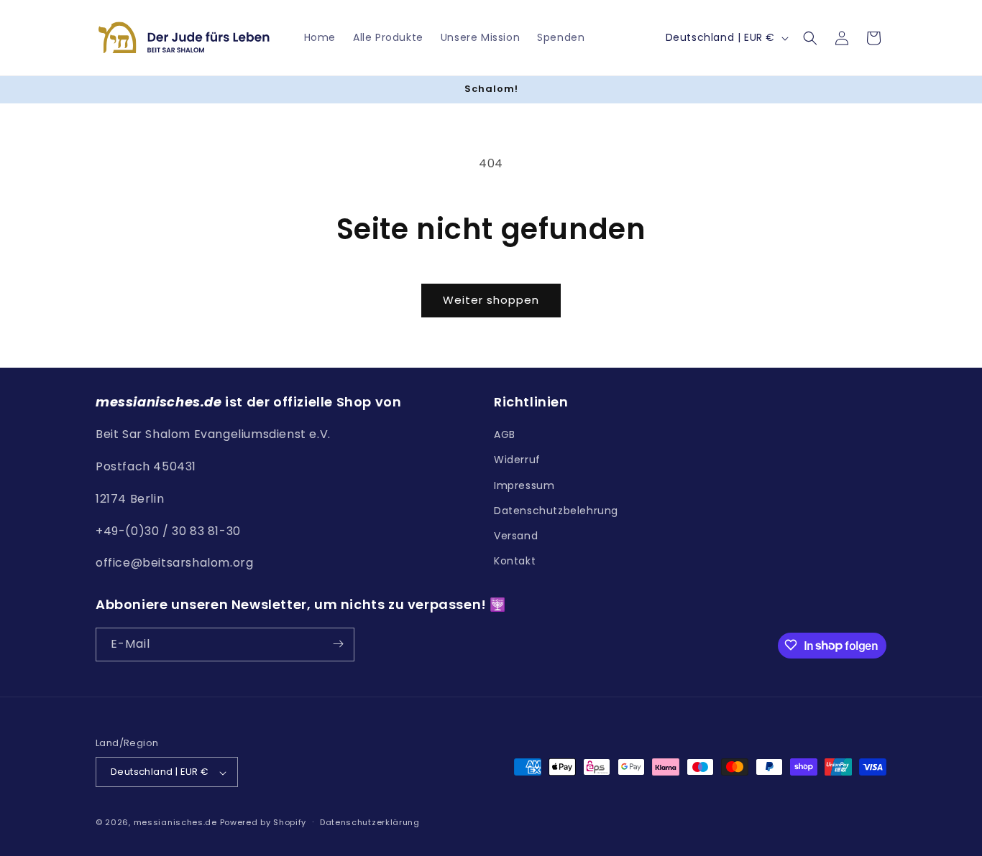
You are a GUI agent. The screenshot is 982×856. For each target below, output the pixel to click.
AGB (504, 435)
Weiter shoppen (491, 299)
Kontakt (515, 561)
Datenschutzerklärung (370, 822)
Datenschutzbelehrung (556, 510)
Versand (516, 536)
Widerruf (517, 460)
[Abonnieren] (338, 644)
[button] (810, 38)
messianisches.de (175, 823)
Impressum (524, 485)
